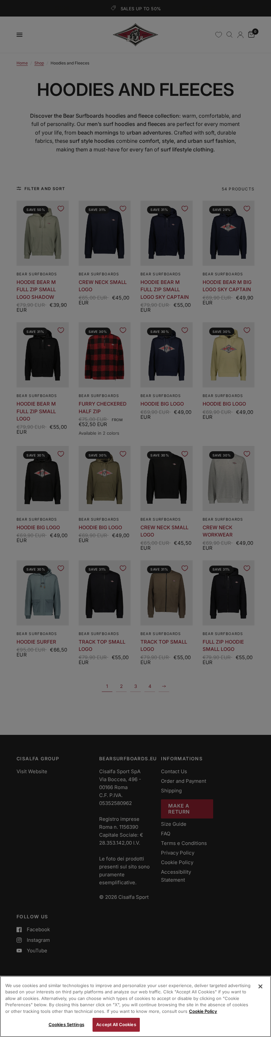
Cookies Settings (66, 1024)
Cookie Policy (203, 1011)
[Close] (260, 986)
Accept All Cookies (116, 1024)
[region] (135, 1006)
